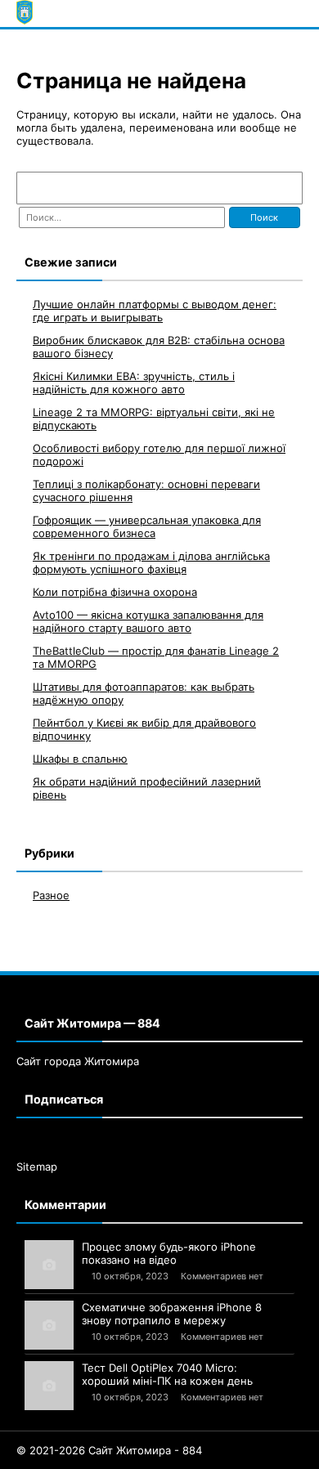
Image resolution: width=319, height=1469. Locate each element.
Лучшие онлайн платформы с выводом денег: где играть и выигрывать (154, 311)
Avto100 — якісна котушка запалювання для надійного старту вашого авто (148, 621)
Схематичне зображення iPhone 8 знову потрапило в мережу (172, 1314)
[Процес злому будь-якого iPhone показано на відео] (49, 1264)
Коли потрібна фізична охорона (115, 591)
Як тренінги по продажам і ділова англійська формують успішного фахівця (151, 562)
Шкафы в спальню (80, 758)
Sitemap (36, 1166)
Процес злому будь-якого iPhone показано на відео (169, 1253)
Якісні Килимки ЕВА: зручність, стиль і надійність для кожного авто (134, 382)
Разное (51, 895)
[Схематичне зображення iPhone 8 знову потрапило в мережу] (49, 1325)
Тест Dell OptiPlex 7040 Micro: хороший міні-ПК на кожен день (167, 1374)
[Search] (282, 188)
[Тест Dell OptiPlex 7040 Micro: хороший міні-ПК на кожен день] (49, 1385)
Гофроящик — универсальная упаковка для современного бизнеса (147, 526)
